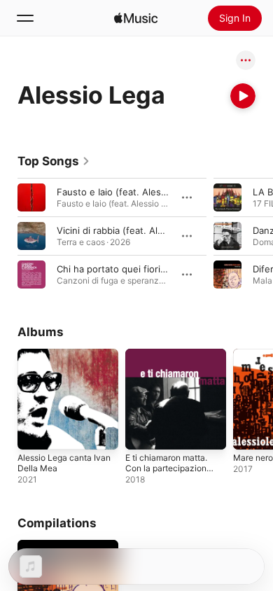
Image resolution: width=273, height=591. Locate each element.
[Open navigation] (25, 18)
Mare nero (253, 457)
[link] (54, 161)
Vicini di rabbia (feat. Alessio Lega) (132, 230)
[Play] (242, 96)
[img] (136, 18)
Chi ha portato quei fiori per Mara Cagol (143, 268)
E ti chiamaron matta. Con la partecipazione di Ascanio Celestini (168, 468)
